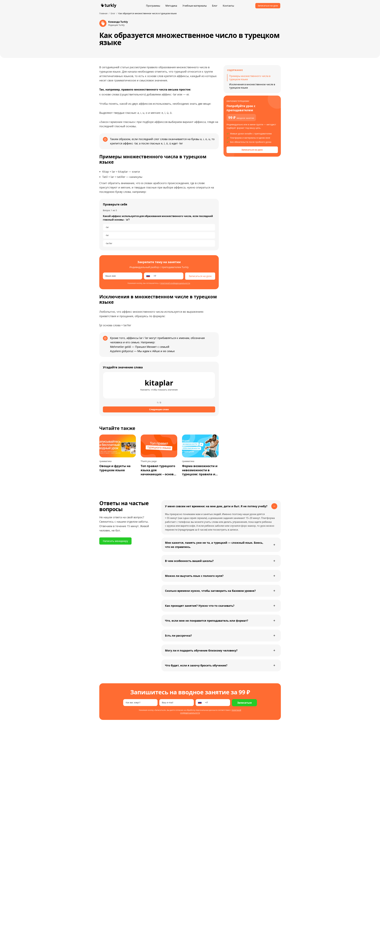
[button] (159, 385)
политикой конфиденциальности (175, 283)
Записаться (244, 702)
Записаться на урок (268, 5)
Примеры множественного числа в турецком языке (249, 77)
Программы (153, 5)
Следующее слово (159, 409)
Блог (214, 5)
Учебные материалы (194, 5)
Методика (171, 5)
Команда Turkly (118, 21)
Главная (103, 13)
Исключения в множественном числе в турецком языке (252, 86)
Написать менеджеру (115, 541)
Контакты (228, 5)
